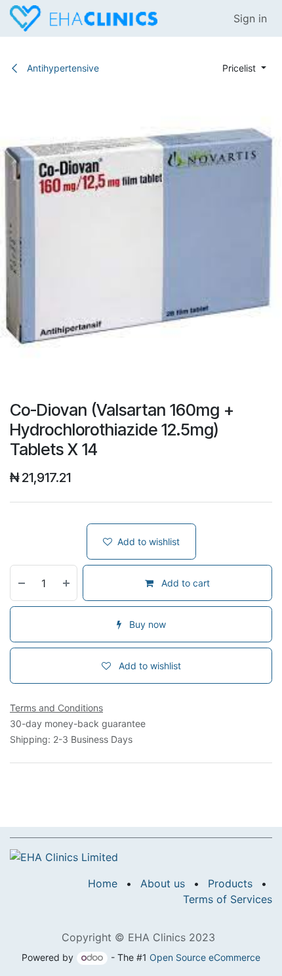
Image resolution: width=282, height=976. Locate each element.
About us (162, 883)
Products (230, 883)
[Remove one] (20, 583)
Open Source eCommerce (205, 957)
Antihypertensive (61, 68)
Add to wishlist (148, 541)
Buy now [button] (146, 624)
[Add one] (66, 583)
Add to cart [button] (184, 582)
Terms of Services (227, 899)
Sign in (250, 18)
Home (102, 883)
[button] (244, 68)
